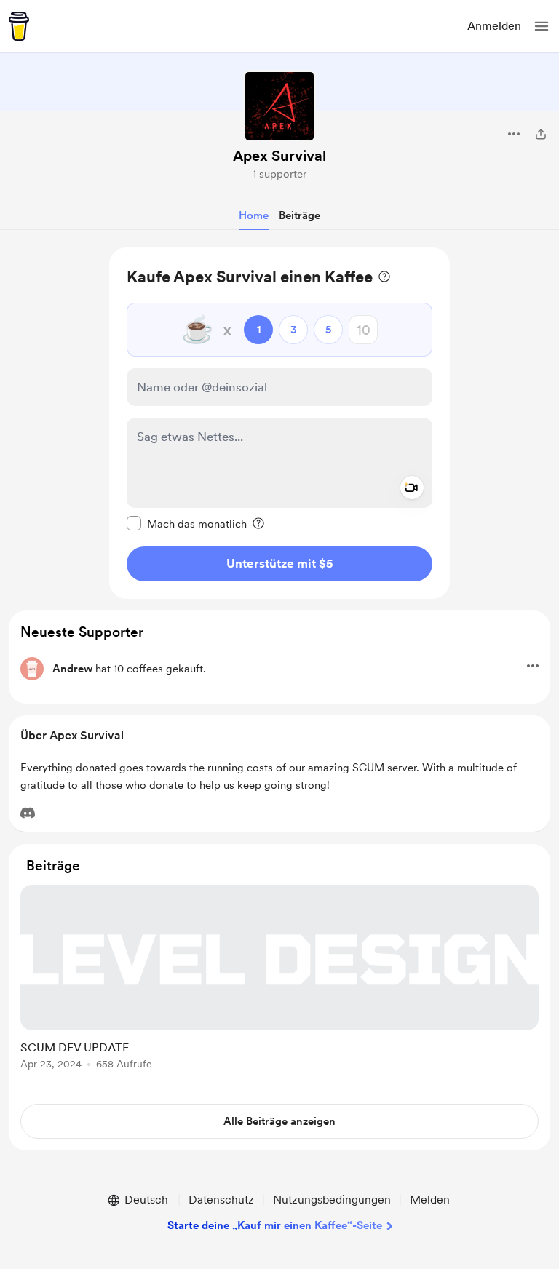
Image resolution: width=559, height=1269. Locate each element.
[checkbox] (187, 523)
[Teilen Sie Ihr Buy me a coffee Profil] (540, 134)
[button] (541, 26)
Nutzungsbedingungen (332, 1199)
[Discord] (27, 812)
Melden (430, 1199)
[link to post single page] (279, 980)
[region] (279, 423)
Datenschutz (221, 1199)
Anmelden (494, 26)
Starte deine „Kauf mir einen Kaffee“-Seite (274, 1225)
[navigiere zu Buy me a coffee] (19, 26)
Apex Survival (279, 155)
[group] (279, 985)
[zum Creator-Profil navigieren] (279, 106)
